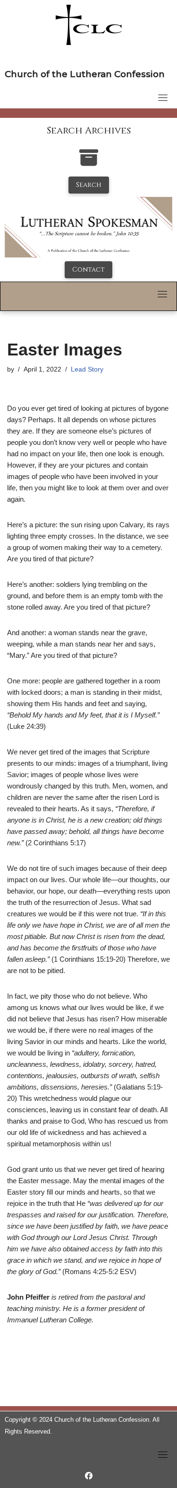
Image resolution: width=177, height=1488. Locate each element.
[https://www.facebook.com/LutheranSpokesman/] (89, 1476)
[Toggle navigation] (162, 97)
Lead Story (87, 369)
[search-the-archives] (88, 162)
